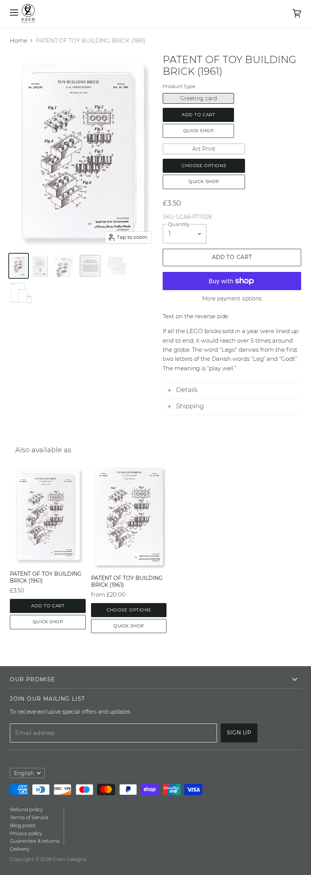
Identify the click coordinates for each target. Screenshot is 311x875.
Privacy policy (26, 833)
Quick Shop (198, 130)
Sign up (239, 733)
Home (18, 40)
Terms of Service (29, 817)
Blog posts (22, 825)
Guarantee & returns (35, 841)
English (24, 773)
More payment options (232, 298)
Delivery (19, 849)
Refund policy (26, 809)
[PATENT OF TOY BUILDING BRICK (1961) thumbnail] (64, 266)
